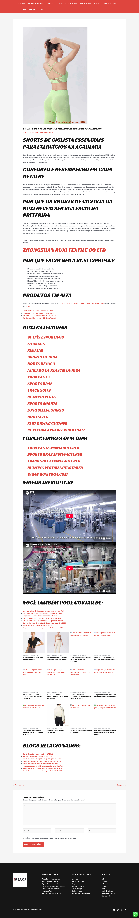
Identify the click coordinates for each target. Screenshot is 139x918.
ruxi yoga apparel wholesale (56, 430)
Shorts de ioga (71, 3)
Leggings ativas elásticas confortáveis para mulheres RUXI (43, 611)
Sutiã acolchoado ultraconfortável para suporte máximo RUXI (44, 623)
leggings (36, 343)
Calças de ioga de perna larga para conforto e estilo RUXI (43, 628)
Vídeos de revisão (78, 886)
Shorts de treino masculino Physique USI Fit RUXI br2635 (42, 771)
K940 (92, 303)
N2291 (97, 303)
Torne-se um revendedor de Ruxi (53, 886)
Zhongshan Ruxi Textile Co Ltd (64, 249)
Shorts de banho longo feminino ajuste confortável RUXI (42, 768)
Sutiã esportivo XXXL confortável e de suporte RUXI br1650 (43, 621)
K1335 (66, 303)
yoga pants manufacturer (53, 447)
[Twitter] (118, 910)
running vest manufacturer (55, 467)
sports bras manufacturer (54, 454)
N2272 (76, 303)
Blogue (42, 10)
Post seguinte (120, 785)
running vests (41, 396)
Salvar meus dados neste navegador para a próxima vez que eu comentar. (51, 838)
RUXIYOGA (21, 3)
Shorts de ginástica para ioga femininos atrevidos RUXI (42, 761)
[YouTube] (125, 910)
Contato (32, 10)
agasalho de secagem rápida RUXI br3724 (37, 756)
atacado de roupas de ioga (105, 3)
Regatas (59, 3)
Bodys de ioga (85, 3)
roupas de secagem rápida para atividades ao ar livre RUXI (43, 766)
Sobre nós (22, 10)
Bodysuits (37, 416)
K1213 (61, 303)
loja (29, 306)
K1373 (71, 303)
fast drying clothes (47, 423)
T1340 (81, 303)
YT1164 (87, 303)
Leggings (49, 3)
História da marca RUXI (50, 881)
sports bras (40, 383)
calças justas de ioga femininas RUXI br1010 (38, 625)
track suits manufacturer (53, 461)
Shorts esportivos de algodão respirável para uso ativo (42, 759)
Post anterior (18, 785)
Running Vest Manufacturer (51, 893)
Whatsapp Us (106, 896)
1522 (102, 303)
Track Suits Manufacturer (51, 889)
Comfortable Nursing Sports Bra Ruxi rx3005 (38, 313)
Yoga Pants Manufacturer (51, 879)
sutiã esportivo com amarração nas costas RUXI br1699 (42, 613)
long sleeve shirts (45, 410)
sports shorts (42, 403)
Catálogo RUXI (47, 891)
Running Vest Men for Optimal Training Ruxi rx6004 (40, 318)
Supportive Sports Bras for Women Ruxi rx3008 (39, 316)
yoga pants (38, 376)
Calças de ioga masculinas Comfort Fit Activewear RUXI (42, 616)
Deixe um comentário (30, 132)
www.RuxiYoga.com (47, 474)
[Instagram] (121, 910)
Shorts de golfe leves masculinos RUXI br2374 (39, 754)
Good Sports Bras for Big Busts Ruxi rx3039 (38, 311)
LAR (102, 879)
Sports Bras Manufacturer (51, 884)
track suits (39, 390)
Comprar (104, 881)
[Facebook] (114, 910)
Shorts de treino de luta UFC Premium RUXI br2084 (40, 764)
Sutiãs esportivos (35, 3)
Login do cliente (107, 891)
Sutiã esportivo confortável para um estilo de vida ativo (42, 618)
